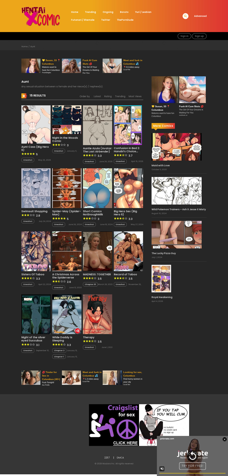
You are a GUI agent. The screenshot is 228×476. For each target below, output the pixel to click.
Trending (90, 12)
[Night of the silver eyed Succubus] (36, 314)
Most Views (135, 96)
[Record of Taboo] (128, 251)
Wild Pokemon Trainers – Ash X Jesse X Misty (179, 209)
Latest (97, 96)
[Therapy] (97, 314)
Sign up (199, 36)
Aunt (32, 46)
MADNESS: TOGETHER (97, 274)
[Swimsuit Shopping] (36, 188)
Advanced (200, 16)
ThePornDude (125, 20)
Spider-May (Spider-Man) (66, 212)
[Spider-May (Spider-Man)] (66, 188)
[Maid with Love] (177, 146)
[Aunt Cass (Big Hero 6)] (36, 124)
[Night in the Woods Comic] (66, 119)
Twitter (105, 20)
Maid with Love (161, 165)
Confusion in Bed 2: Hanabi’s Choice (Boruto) (127, 151)
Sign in (184, 36)
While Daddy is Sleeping (62, 338)
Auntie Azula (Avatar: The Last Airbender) (97, 149)
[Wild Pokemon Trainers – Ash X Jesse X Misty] (177, 190)
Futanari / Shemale (82, 20)
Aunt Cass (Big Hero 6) (35, 148)
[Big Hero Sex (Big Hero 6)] (128, 188)
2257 (107, 457)
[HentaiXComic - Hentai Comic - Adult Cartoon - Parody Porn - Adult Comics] (40, 16)
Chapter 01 (90, 284)
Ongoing (108, 12)
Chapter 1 (59, 356)
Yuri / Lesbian (143, 12)
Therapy (88, 337)
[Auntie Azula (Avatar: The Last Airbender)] (97, 125)
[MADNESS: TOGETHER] (97, 251)
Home (74, 12)
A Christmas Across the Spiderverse (65, 275)
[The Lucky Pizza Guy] (177, 234)
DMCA (120, 457)
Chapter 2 (59, 350)
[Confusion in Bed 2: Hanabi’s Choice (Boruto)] (128, 125)
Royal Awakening (162, 297)
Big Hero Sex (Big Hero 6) (125, 212)
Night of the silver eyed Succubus (33, 338)
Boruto (124, 12)
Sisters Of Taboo (32, 274)
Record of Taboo (125, 274)
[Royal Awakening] (161, 278)
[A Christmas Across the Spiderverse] (66, 251)
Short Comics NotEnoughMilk (93, 212)
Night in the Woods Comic (65, 139)
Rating (108, 96)
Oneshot (27, 160)
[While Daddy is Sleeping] (66, 314)
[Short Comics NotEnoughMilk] (97, 188)
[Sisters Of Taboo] (36, 251)
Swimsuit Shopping (34, 211)
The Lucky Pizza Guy (164, 253)
